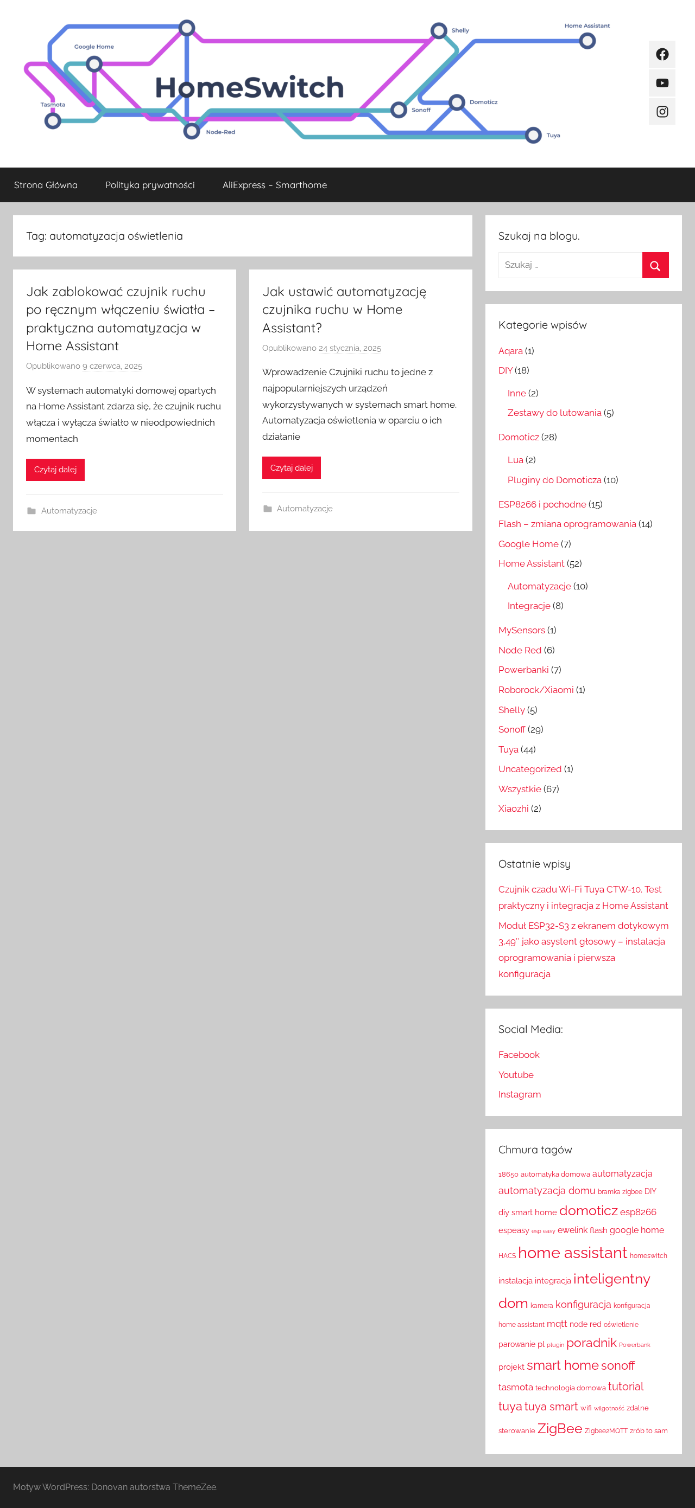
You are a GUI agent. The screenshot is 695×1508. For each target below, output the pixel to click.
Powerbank (634, 1345)
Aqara (510, 350)
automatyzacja (622, 1174)
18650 (508, 1174)
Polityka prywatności (150, 184)
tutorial (625, 1386)
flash (599, 1230)
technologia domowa (570, 1388)
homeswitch (648, 1256)
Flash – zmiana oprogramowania (567, 523)
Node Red (520, 650)
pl (541, 1344)
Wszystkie (519, 789)
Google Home (528, 543)
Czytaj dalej (55, 469)
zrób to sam (649, 1431)
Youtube (516, 1074)
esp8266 (638, 1212)
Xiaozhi (513, 808)
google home (637, 1230)
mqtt (557, 1323)
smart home (563, 1365)
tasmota (515, 1387)
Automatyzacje (69, 511)
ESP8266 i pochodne (542, 504)
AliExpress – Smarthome (275, 184)
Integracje (529, 605)
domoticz (588, 1210)
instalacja (515, 1281)
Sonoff (512, 729)
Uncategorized (530, 768)
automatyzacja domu (547, 1190)
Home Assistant (531, 563)
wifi (586, 1408)
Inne (517, 393)
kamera (541, 1306)
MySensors (521, 630)
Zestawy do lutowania (555, 412)
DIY (505, 370)
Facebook (519, 1054)
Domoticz (518, 437)
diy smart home (527, 1212)
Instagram (519, 1094)
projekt (511, 1366)
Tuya (508, 749)
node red (586, 1324)
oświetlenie (621, 1325)
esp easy (543, 1231)
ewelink (572, 1230)
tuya (510, 1406)
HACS (507, 1256)
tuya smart (551, 1406)
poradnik (591, 1342)
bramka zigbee (620, 1192)
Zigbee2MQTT (606, 1431)
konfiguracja (583, 1304)
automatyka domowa (555, 1174)
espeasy (513, 1230)
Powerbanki (523, 669)
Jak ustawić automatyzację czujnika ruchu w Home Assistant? (344, 309)
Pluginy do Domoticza (555, 479)
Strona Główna (46, 184)
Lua (515, 459)
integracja (553, 1280)
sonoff (618, 1365)
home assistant (573, 1252)
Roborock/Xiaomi (536, 689)
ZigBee (560, 1428)
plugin (555, 1345)
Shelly (511, 709)
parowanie (516, 1344)
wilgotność (609, 1408)
